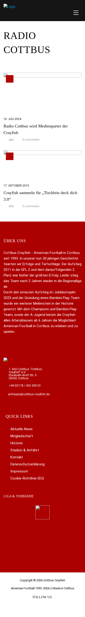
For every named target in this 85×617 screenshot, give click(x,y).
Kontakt (16, 457)
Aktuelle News (21, 429)
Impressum (19, 471)
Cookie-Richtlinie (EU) (27, 478)
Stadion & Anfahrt (24, 450)
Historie (16, 443)
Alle (11, 140)
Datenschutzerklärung (27, 464)
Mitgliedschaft (21, 436)
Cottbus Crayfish (54, 580)
